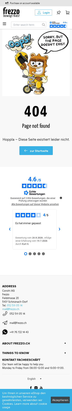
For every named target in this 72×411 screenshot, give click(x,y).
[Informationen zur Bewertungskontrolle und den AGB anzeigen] (60, 197)
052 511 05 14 (14, 305)
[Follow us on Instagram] (36, 387)
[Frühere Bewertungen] (9, 229)
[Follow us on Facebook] (30, 387)
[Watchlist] (58, 12)
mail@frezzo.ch (10, 309)
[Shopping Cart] (67, 12)
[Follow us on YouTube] (41, 387)
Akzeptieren (60, 400)
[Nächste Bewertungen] (59, 229)
